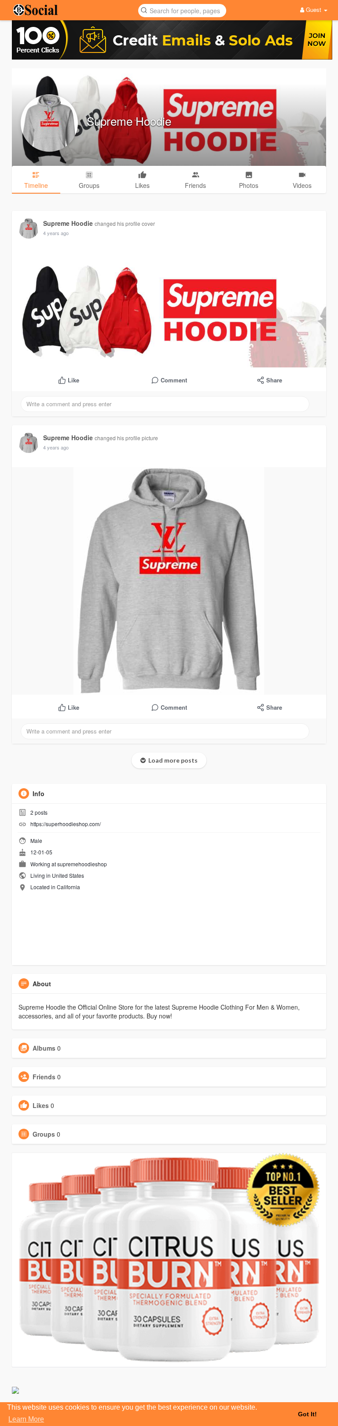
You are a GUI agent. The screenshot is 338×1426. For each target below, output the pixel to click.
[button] (182, 10)
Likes (41, 1105)
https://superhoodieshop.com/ (65, 823)
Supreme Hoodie (129, 120)
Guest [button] (313, 9)
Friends (44, 1076)
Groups (44, 1134)
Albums (44, 1048)
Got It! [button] (307, 1414)
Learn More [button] (26, 1419)
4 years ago (56, 232)
